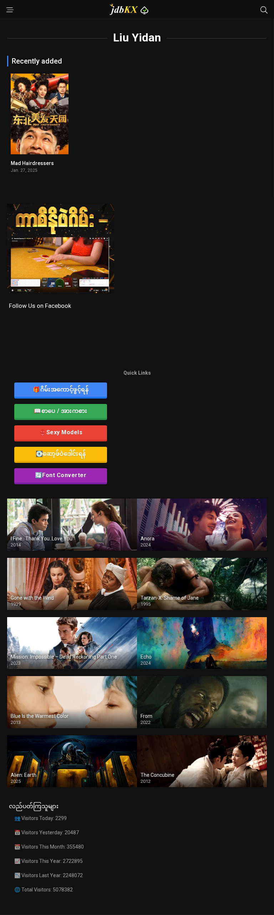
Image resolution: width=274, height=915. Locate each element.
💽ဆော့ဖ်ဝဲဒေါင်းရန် (61, 453)
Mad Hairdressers (32, 163)
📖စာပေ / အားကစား (60, 411)
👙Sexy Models (60, 432)
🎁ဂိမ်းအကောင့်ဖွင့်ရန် (60, 389)
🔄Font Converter (61, 475)
